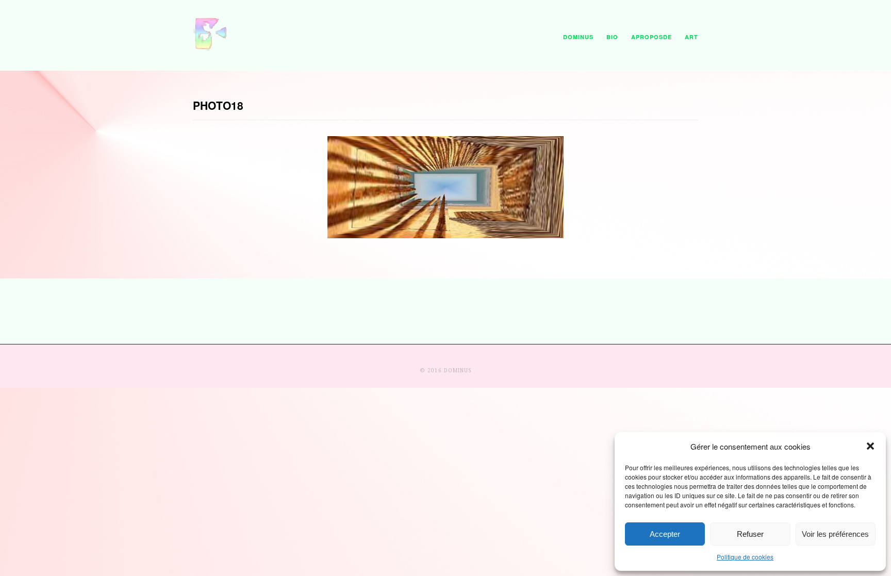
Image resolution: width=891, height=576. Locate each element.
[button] (870, 446)
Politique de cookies (745, 556)
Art (691, 37)
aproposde (651, 37)
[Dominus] (211, 48)
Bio (612, 37)
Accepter (665, 534)
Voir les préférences (835, 534)
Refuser (750, 534)
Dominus (578, 37)
